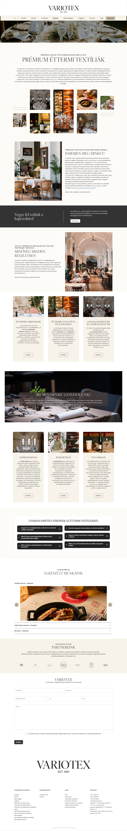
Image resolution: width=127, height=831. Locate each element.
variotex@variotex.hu (96, 801)
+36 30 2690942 (94, 799)
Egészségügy (18, 799)
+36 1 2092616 (94, 794)
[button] (112, 604)
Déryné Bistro (97, 186)
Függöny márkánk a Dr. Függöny (74, 803)
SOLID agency (72, 827)
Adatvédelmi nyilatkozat (71, 799)
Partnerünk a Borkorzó (71, 801)
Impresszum (68, 797)
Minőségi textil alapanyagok (22, 811)
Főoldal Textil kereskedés (71, 805)
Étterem (16, 797)
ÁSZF (66, 794)
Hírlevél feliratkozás (70, 807)
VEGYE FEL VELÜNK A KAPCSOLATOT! (78, 192)
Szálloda (16, 794)
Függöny (16, 801)
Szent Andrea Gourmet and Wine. (85, 188)
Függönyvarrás (44, 794)
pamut (55, 79)
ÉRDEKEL (28, 355)
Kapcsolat (110, 18)
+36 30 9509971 (94, 797)
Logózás (42, 797)
